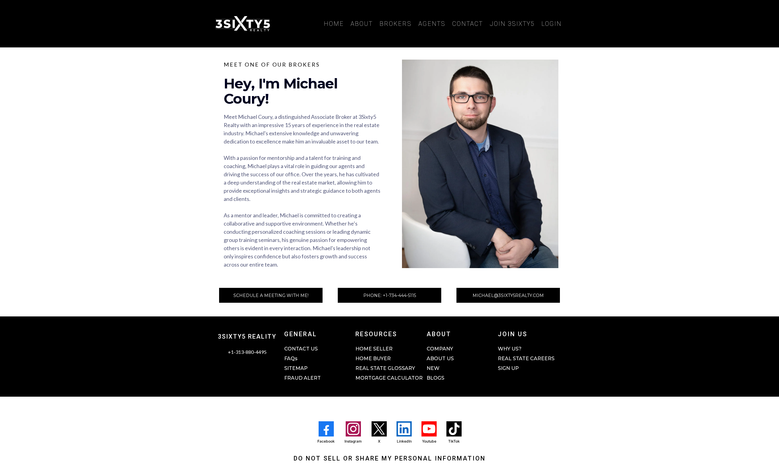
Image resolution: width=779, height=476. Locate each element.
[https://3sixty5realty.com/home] (242, 23)
